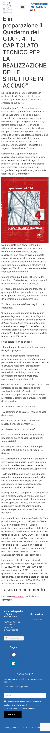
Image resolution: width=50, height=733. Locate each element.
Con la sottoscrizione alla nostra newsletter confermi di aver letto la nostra (22, 705)
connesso (19, 596)
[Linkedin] (13, 663)
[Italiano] (33, 9)
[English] (31, 9)
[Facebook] (13, 654)
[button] (22, 7)
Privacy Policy (34, 705)
